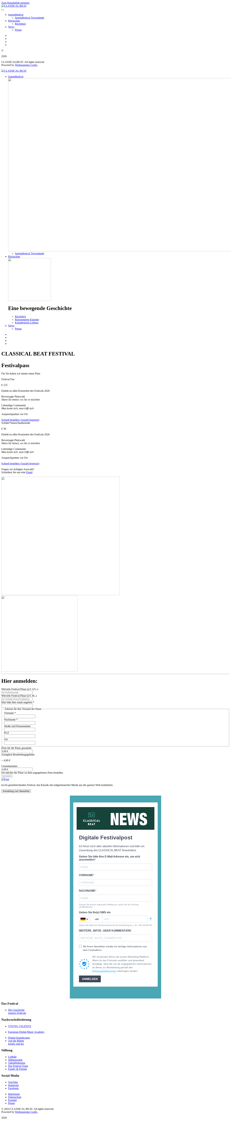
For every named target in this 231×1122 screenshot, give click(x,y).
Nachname (11, 719)
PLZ (6, 732)
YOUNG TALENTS (19, 1026)
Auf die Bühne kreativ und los (16, 1042)
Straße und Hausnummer (17, 726)
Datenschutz (14, 1097)
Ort (6, 739)
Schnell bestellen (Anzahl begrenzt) (20, 419)
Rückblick (20, 23)
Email (29, 472)
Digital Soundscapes (19, 1037)
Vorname (10, 713)
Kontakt (12, 1100)
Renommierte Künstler (27, 319)
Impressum (14, 1094)
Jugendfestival (15, 14)
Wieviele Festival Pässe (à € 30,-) (19, 695)
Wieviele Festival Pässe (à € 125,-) (19, 689)
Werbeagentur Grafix (26, 65)
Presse (18, 29)
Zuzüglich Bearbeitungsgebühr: (18, 754)
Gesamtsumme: (9, 766)
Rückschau (14, 20)
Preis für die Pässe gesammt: (16, 748)
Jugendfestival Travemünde (29, 17)
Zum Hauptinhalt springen (15, 2)
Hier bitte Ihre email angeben (17, 702)
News (11, 26)
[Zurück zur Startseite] (14, 5)
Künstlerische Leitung (26, 322)
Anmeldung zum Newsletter (16, 791)
